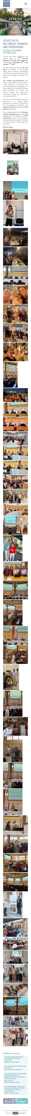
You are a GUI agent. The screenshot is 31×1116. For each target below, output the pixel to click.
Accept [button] (15, 1113)
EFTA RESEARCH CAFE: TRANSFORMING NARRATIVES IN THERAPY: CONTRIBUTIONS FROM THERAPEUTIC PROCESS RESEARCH (15, 1076)
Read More (22, 1113)
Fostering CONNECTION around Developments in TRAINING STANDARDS (13, 1058)
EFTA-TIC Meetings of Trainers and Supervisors (15, 1067)
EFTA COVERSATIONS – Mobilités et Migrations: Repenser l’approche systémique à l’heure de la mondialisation (14, 1089)
